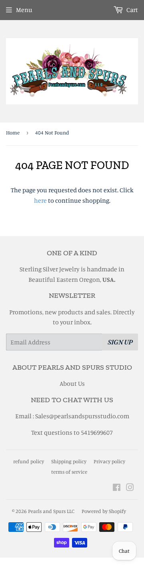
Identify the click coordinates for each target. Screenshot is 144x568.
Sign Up (120, 342)
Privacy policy (109, 461)
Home (13, 132)
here (40, 200)
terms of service (69, 471)
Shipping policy (68, 461)
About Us (72, 383)
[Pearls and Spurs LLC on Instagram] (130, 488)
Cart (131, 10)
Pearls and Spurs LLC (51, 511)
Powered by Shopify (104, 511)
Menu (24, 10)
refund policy (28, 461)
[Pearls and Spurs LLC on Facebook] (116, 488)
